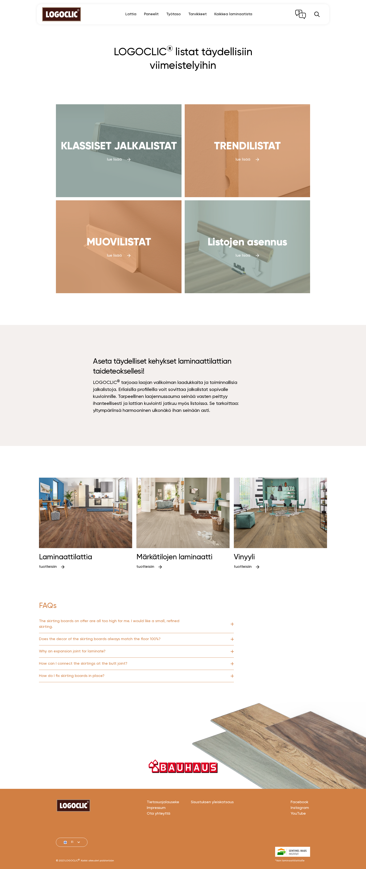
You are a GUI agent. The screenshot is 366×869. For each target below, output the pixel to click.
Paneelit (151, 14)
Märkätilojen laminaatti (175, 557)
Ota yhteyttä (158, 813)
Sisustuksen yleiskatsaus (212, 802)
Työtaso (173, 14)
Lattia (130, 14)
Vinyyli (244, 557)
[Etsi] (317, 14)
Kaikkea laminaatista (233, 14)
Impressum (156, 808)
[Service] (300, 14)
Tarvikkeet (197, 14)
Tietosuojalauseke (163, 802)
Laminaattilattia (65, 557)
